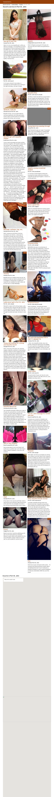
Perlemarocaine (33, 243)
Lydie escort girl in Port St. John (14, 302)
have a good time (33, 205)
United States (15, 4)
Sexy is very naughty (10, 443)
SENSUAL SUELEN (10, 110)
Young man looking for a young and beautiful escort (14, 344)
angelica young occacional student (36, 169)
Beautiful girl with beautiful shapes (12, 137)
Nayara (30, 41)
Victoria (6, 273)
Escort (6, 529)
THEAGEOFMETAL (7, 2)
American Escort (33, 302)
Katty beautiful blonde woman (38, 498)
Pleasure (30, 451)
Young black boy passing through (39, 126)
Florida (21, 4)
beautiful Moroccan (10, 406)
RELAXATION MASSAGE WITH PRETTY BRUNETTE (38, 338)
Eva (29, 561)
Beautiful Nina (32, 93)
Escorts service (6, 4)
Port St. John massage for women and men (39, 414)
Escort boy (7, 79)
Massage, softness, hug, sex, (13, 229)
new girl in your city (10, 41)
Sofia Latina (32, 371)
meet (5, 497)
